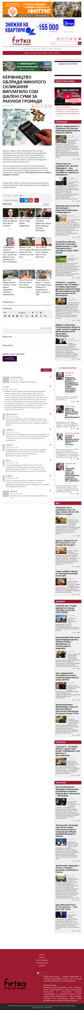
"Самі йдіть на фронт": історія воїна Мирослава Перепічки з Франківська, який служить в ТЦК (43, 287)
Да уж (8, 460)
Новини (26, 53)
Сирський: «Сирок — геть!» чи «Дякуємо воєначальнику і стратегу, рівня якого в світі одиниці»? (72, 474)
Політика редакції (42, 960)
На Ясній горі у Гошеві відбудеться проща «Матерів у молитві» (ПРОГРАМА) (66, 609)
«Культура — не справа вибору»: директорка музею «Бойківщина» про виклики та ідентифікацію (68, 751)
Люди (25, 48)
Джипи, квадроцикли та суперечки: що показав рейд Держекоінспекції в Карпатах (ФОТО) (68, 129)
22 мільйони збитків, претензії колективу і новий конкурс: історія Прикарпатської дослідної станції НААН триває (67, 247)
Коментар (7, 308)
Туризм (50, 48)
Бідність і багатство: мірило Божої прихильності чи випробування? (72, 412)
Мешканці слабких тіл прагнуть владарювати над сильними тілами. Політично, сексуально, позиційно (71, 385)
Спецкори (42, 965)
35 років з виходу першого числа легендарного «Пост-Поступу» (72, 440)
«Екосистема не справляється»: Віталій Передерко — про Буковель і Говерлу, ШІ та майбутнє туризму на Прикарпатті (67, 169)
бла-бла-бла (16, 377)
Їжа (30, 48)
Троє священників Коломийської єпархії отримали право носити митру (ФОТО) (67, 676)
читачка (9, 429)
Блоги (40, 53)
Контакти (42, 957)
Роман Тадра (70, 406)
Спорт (51, 53)
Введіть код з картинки (13, 354)
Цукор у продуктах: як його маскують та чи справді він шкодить (66, 542)
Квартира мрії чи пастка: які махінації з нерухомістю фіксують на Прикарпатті (68, 209)
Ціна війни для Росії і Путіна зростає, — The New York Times (66, 906)
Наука (35, 48)
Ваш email (7, 345)
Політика (57, 53)
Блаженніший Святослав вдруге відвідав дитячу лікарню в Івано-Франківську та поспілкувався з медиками (68, 643)
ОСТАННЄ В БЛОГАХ (68, 368)
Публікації (33, 53)
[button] (5, 312)
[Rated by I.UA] (42, 974)
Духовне (57, 48)
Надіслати (46, 370)
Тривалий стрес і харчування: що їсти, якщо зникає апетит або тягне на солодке (67, 510)
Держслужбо (12, 414)
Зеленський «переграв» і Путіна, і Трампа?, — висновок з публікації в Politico (67, 868)
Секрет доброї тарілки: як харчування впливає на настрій (67, 573)
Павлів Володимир (72, 433)
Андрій (9, 475)
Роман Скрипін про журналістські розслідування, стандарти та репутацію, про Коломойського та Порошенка (67, 110)
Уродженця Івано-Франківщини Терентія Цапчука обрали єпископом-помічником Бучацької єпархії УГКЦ (67, 709)
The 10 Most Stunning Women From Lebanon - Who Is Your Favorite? (43, 252)
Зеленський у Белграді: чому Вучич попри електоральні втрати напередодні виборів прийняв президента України (67, 830)
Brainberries (11, 229)
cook (6, 386)
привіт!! (9, 445)
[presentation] (5, 312)
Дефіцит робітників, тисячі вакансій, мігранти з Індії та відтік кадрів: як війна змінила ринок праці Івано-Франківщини (68, 330)
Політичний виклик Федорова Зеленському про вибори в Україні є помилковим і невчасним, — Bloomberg (68, 791)
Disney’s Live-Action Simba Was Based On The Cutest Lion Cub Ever (27, 252)
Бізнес (45, 53)
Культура (42, 48)
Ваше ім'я (7, 336)
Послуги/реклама (42, 963)
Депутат (14, 491)
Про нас (42, 955)
